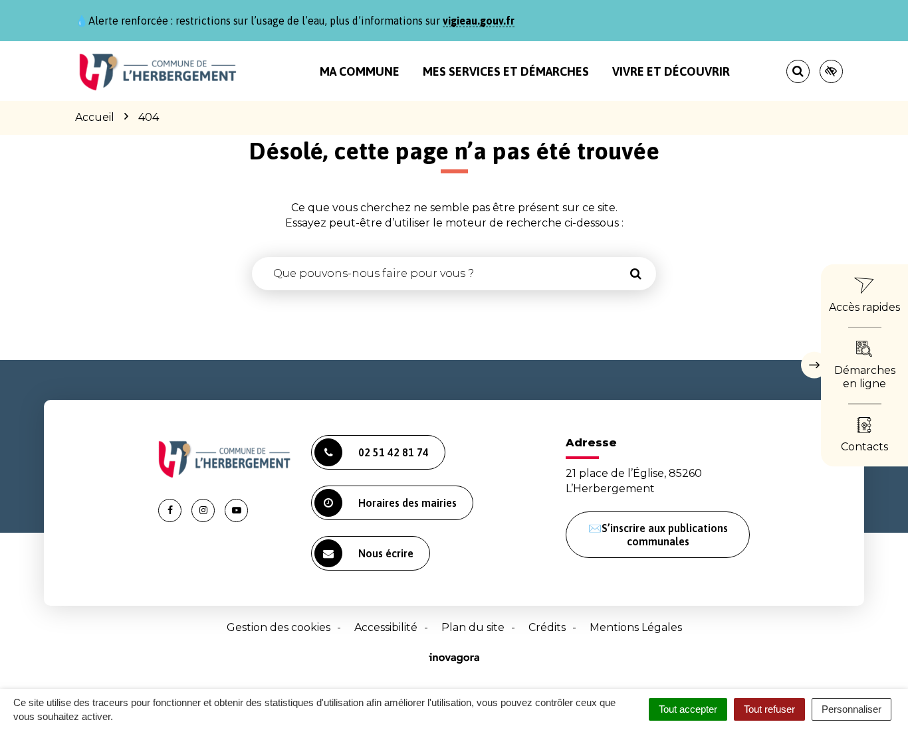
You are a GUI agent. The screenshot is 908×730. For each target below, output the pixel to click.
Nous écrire (385, 553)
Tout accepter (688, 709)
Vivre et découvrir (671, 71)
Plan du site (473, 627)
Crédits (547, 627)
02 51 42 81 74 (393, 452)
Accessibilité (385, 627)
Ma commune (359, 71)
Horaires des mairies (407, 503)
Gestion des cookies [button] (278, 627)
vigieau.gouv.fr (478, 21)
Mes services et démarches (506, 71)
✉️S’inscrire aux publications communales (658, 534)
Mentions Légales (636, 627)
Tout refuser (769, 709)
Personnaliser (851, 709)
